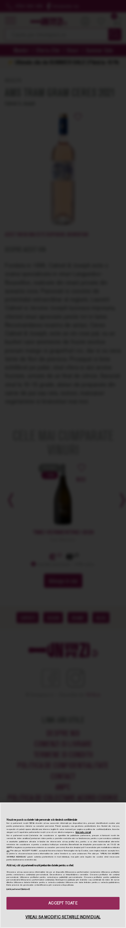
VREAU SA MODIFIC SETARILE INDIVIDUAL (63, 917)
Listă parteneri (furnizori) (18, 889)
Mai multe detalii (83, 832)
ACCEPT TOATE (62, 903)
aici (7, 850)
